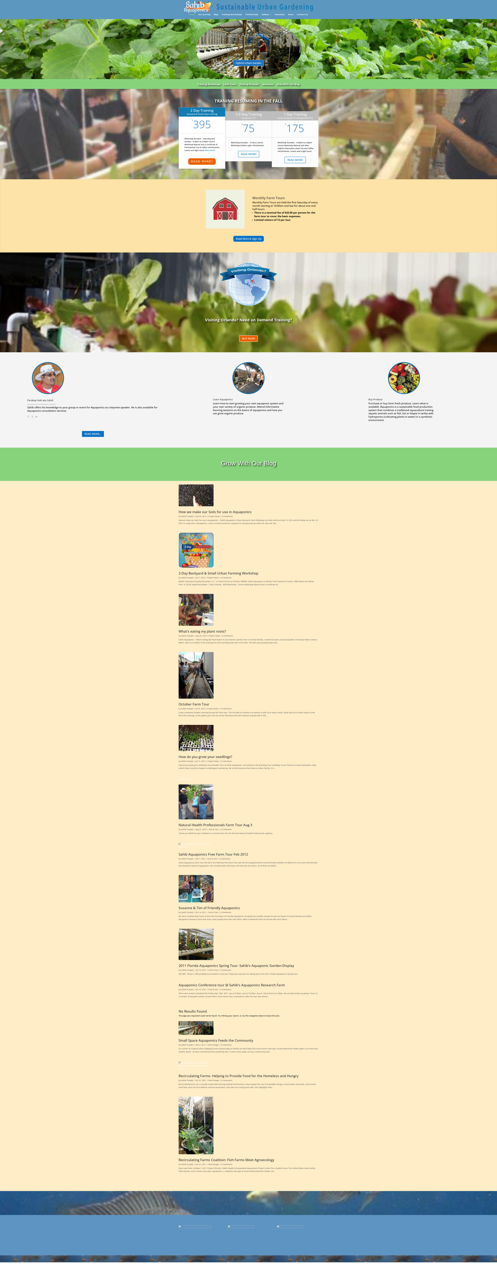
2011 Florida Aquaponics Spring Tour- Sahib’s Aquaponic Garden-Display (236, 965)
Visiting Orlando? (249, 84)
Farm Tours (230, 84)
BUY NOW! (248, 338)
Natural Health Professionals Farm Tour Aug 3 (215, 825)
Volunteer (280, 15)
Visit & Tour (214, 829)
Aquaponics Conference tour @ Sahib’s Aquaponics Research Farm (232, 985)
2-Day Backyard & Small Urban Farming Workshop (218, 573)
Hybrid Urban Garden (248, 63)
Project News (214, 516)
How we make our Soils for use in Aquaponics (215, 512)
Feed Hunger (213, 1045)
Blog (216, 15)
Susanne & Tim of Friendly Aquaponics (209, 908)
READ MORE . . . (211, 150)
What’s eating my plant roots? (202, 631)
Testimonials (251, 15)
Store (291, 15)
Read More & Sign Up (248, 238)
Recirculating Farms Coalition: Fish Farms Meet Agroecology (226, 1160)
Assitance (268, 84)
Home (192, 15)
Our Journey (204, 15)
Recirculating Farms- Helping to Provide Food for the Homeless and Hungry (238, 1076)
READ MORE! (202, 161)
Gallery (265, 15)
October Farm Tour (194, 704)
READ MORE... (93, 434)
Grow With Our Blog (288, 84)
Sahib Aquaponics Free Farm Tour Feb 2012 (213, 854)
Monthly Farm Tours (268, 198)
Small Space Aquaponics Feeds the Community (216, 1040)
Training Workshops (232, 15)
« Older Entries (185, 779)
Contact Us (302, 15)
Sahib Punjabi (187, 516)
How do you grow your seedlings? (205, 756)
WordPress (221, 1259)
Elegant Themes (197, 1259)
